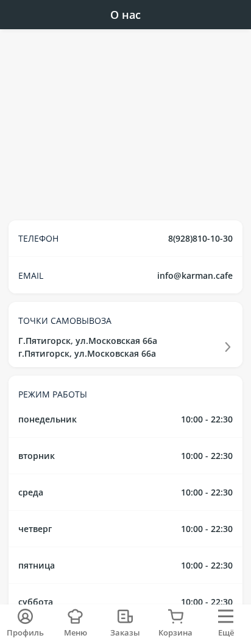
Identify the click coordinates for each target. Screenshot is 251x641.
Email (30, 275)
